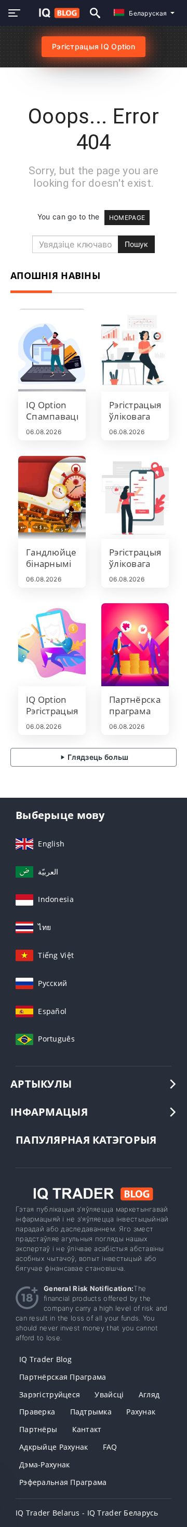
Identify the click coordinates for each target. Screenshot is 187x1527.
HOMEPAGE (127, 217)
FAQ (110, 1447)
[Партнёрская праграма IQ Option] (135, 644)
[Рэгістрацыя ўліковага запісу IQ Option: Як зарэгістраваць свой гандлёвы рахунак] (135, 497)
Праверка (37, 1412)
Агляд (149, 1394)
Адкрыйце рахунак (53, 1447)
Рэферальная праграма (63, 1482)
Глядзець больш (97, 757)
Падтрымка (91, 1412)
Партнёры (38, 1429)
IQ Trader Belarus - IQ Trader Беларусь (87, 1513)
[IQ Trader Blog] (93, 1193)
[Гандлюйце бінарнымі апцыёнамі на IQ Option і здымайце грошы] (52, 497)
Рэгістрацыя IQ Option (93, 46)
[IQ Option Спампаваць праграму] (52, 350)
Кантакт (87, 1429)
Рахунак (140, 1412)
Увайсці (109, 1394)
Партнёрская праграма (62, 1377)
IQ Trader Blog (45, 1359)
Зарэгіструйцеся (49, 1394)
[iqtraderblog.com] (53, 13)
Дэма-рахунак (44, 1464)
